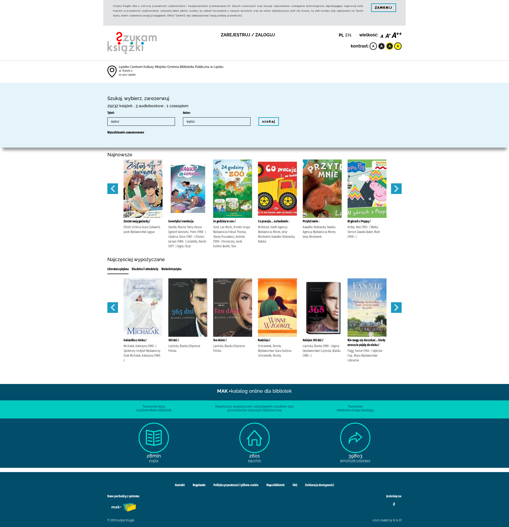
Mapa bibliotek (275, 485)
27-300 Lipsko (127, 74)
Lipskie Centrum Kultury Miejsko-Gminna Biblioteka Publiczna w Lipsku (171, 67)
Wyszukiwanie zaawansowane (125, 132)
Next (396, 188)
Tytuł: (111, 113)
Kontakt (180, 485)
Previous (112, 188)
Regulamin (199, 485)
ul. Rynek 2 (125, 70)
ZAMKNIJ (383, 8)
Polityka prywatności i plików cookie (235, 485)
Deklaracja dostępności (319, 485)
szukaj (268, 121)
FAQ (295, 485)
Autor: (187, 113)
